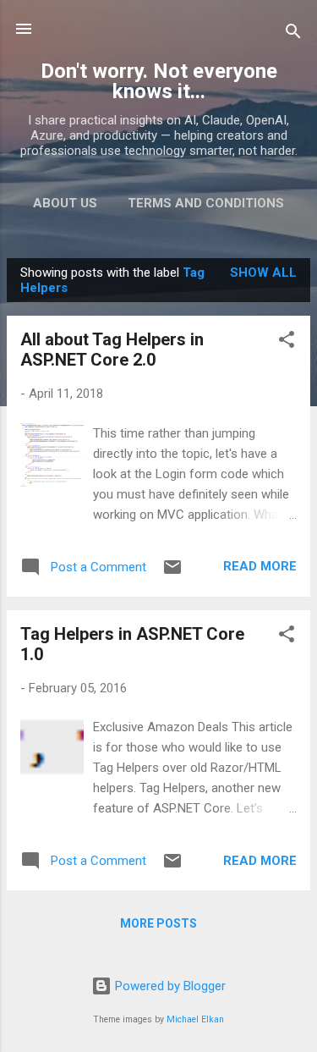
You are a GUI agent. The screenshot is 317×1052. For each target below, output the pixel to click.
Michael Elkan (195, 1019)
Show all (263, 272)
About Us (65, 203)
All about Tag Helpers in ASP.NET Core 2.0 (112, 349)
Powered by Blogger (169, 986)
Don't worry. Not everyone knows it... (159, 81)
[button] (286, 342)
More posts (158, 923)
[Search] (293, 34)
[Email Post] (172, 573)
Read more (260, 566)
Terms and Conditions (206, 203)
